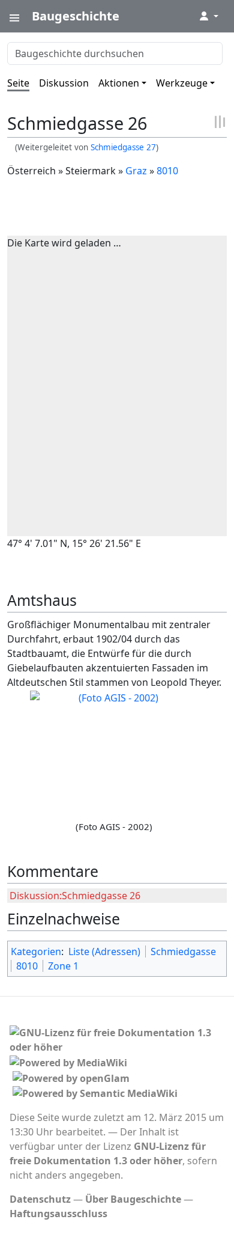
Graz (136, 170)
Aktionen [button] (118, 83)
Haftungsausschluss (58, 1213)
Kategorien (36, 951)
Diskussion (64, 83)
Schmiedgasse (183, 951)
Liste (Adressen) (104, 951)
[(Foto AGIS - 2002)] (114, 754)
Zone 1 (63, 966)
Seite (18, 83)
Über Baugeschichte (133, 1199)
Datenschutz (40, 1199)
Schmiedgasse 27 (123, 147)
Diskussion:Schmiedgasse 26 (75, 895)
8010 (167, 170)
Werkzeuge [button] (182, 83)
